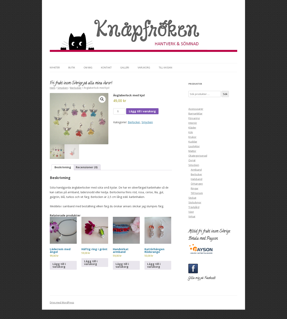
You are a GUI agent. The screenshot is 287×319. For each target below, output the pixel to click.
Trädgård (193, 207)
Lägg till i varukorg (142, 111)
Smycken (62, 87)
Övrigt (191, 160)
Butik (71, 67)
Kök (190, 132)
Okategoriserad (197, 155)
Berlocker (75, 87)
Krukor (192, 137)
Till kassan (165, 67)
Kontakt (106, 67)
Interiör (192, 123)
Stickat (192, 197)
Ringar (194, 188)
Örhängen (197, 183)
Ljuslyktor (194, 146)
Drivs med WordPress (62, 302)
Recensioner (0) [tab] (87, 167)
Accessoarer (195, 109)
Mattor (192, 151)
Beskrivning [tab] (62, 167)
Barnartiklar (195, 113)
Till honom (197, 193)
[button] (102, 99)
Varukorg (144, 67)
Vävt (191, 212)
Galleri (124, 67)
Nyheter (55, 67)
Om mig (88, 67)
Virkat (191, 216)
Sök (225, 94)
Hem (52, 87)
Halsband (196, 179)
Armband (196, 169)
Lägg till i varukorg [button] (59, 265)
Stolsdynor (194, 202)
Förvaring (194, 118)
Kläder (192, 127)
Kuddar (192, 141)
